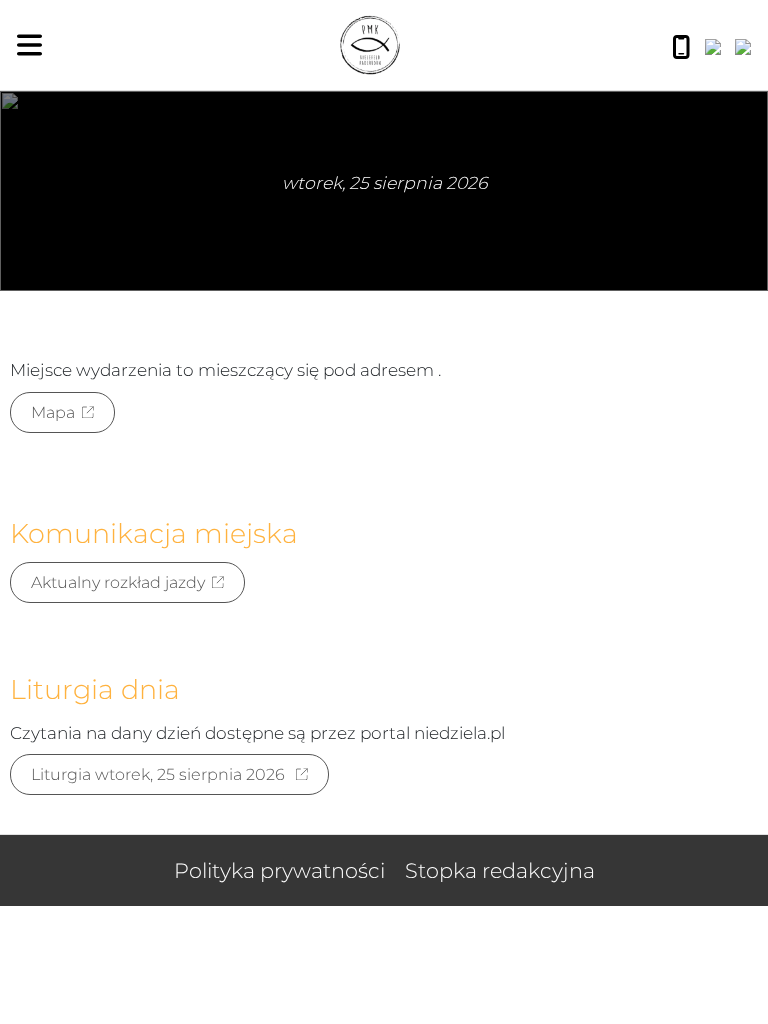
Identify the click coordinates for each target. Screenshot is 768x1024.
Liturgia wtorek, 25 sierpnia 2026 (160, 774)
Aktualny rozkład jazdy (118, 582)
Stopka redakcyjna (500, 870)
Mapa (53, 412)
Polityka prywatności (279, 870)
